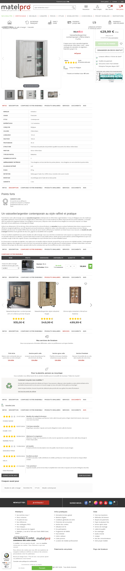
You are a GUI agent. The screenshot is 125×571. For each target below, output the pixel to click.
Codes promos (60, 538)
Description (13, 106)
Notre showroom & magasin (26, 529)
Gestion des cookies (62, 524)
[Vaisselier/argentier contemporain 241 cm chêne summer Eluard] (18, 295)
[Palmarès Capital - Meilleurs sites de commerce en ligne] (109, 76)
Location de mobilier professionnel (67, 541)
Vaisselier (31, 27)
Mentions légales (61, 517)
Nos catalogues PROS (24, 524)
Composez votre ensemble (31, 106)
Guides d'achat (99, 534)
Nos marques (21, 527)
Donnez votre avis (84, 62)
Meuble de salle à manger (17, 27)
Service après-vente (101, 524)
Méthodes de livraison (102, 517)
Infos (4, 106)
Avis (84, 106)
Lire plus (11, 360)
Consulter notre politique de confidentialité (25, 561)
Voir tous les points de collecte (27, 391)
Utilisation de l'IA (61, 527)
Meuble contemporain (49, 488)
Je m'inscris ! (38, 502)
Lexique (97, 536)
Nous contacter (21, 517)
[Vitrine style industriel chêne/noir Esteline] (75, 295)
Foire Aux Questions (101, 515)
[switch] (6, 566)
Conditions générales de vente (65, 520)
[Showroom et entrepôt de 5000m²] (10, 23)
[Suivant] (59, 58)
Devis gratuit (104, 1)
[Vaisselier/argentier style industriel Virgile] (46, 295)
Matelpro (4, 27)
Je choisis (21, 568)
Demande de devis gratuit (64, 515)
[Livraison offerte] (95, 23)
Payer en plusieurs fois (102, 522)
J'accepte (42, 568)
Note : (67, 60)
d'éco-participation (113, 37)
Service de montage (101, 527)
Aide (122, 1)
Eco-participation (61, 529)
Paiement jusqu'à (62, 1)
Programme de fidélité (63, 531)
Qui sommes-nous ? (23, 515)
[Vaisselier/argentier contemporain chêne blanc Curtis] (10, 95)
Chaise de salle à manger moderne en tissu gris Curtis (10, 264)
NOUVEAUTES (27, 488)
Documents (76, 106)
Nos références (21, 522)
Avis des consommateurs (103, 538)
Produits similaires (52, 106)
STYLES (37, 488)
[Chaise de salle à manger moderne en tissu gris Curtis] (28, 266)
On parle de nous (22, 520)
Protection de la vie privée (64, 522)
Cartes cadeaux (60, 536)
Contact (114, 1)
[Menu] (10, 553)
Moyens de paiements (102, 520)
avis (79, 60)
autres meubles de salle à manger (32, 235)
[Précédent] (3, 58)
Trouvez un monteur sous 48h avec (78, 73)
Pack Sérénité (60, 534)
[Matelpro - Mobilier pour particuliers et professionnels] (16, 7)
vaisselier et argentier (18, 241)
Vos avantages (99, 531)
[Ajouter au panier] (90, 267)
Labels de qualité (100, 529)
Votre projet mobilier (101, 541)
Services (65, 106)
